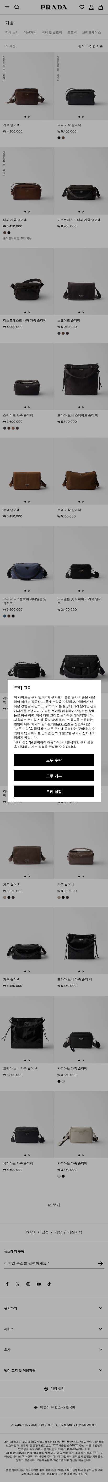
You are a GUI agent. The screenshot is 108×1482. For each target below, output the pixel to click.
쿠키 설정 (54, 791)
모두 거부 (54, 775)
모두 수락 (54, 760)
